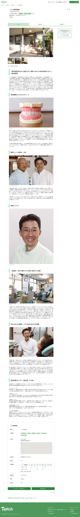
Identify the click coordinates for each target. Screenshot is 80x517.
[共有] (67, 9)
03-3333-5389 (23, 475)
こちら (26, 498)
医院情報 (61, 24)
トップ (18, 24)
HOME (2, 5)
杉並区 (12, 5)
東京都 (7, 5)
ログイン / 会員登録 (74, 2)
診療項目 (40, 24)
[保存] (69, 9)
